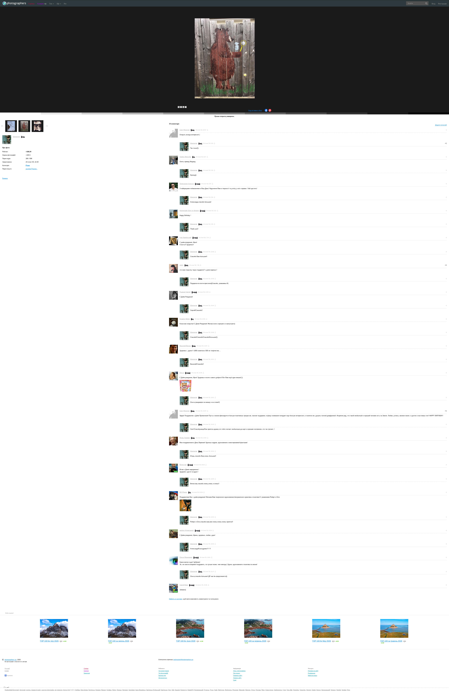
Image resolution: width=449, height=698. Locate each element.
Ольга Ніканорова (186, 557)
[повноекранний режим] (186, 107)
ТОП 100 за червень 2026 (255, 641)
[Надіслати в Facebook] (266, 111)
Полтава (258, 690)
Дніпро (114, 690)
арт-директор (58, 690)
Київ (173, 690)
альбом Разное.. (31, 169)
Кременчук (183, 690)
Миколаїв (241, 690)
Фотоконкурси (163, 678)
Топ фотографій (163, 673)
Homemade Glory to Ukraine (189, 210)
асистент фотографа (48, 690)
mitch (181, 265)
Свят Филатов (185, 130)
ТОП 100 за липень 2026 (118, 641)
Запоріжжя (132, 690)
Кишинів (177, 690)
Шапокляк (16, 137)
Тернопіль (296, 690)
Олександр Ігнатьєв (187, 184)
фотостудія (66, 690)
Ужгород (308, 690)
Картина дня (162, 675)
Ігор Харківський (185, 237)
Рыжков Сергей (185, 292)
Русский (7, 668)
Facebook (10, 675)
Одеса (253, 690)
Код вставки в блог (255, 110)
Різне (28, 165)
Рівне (263, 690)
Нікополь (247, 690)
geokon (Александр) (187, 530)
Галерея (41, 3)
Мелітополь (228, 690)
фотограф (22, 690)
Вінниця (103, 690)
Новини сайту (237, 678)
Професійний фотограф (12, 690)
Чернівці (344, 690)
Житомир (125, 690)
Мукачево (235, 690)
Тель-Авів (289, 690)
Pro (65, 3)
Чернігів (338, 690)
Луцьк (212, 690)
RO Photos (183, 492)
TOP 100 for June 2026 (185, 641)
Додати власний (441, 125)
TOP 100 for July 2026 (49, 641)
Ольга (182, 373)
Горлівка (109, 690)
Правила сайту (237, 675)
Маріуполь (221, 690)
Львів (215, 690)
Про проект (236, 673)
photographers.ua (10, 660)
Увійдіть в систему (175, 599)
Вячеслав (183, 465)
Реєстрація (442, 3)
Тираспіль (303, 690)
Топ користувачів (164, 671)
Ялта (348, 690)
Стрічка (31, 3)
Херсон (318, 690)
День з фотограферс (239, 671)
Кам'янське (164, 690)
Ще (58, 3)
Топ (51, 3)
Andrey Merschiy (185, 157)
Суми (284, 690)
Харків (314, 690)
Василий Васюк (185, 346)
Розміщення (311, 673)
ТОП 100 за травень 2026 (391, 641)
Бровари (98, 690)
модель (28, 690)
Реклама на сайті (313, 671)
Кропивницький (198, 690)
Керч (169, 690)
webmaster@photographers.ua (183, 659)
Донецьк (119, 690)
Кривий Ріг (191, 690)
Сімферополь (278, 690)
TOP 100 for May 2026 (321, 641)
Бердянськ (92, 690)
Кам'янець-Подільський (153, 690)
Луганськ (206, 690)
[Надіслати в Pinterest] (269, 111)
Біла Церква (84, 690)
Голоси (5, 178)
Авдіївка (77, 690)
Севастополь (269, 690)
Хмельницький (325, 690)
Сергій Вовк (184, 585)
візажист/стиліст (36, 690)
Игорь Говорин (185, 438)
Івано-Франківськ (140, 690)
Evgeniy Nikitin (185, 319)
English (7, 671)
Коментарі (87, 673)
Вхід (433, 3)
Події (234, 680)
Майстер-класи (312, 675)
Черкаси (333, 690)
